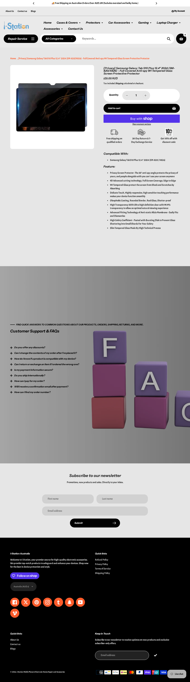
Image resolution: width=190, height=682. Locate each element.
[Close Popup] (155, 303)
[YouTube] (74, 373)
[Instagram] (62, 373)
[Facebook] (51, 373)
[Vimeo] (79, 373)
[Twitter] (46, 373)
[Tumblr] (68, 373)
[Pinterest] (57, 373)
